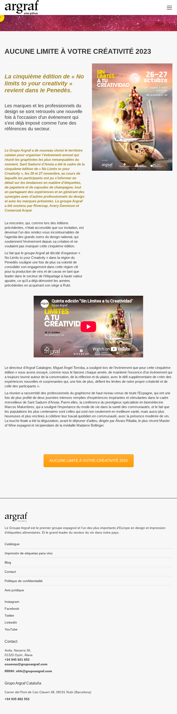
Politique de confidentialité (24, 581)
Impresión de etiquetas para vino (29, 553)
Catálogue (12, 544)
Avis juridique (14, 590)
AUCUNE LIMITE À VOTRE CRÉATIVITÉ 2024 (89, 461)
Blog (8, 562)
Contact (10, 572)
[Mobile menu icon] (169, 8)
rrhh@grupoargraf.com (34, 671)
